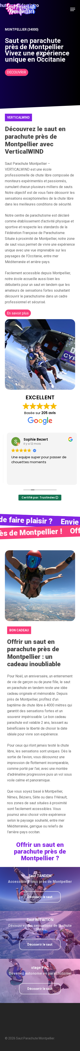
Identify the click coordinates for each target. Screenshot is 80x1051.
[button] (72, 9)
